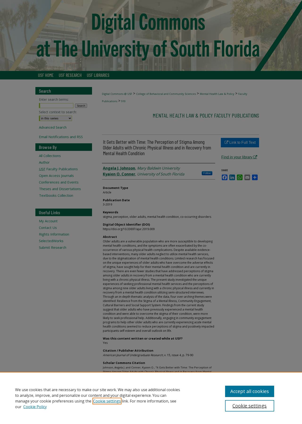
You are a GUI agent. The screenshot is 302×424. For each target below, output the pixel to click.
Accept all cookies (249, 391)
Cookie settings (107, 401)
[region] (151, 398)
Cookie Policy (35, 406)
